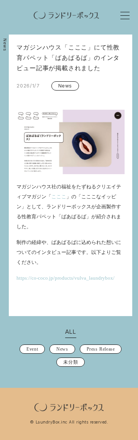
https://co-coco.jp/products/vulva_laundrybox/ (65, 278)
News (5, 44)
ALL (70, 331)
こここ (58, 196)
